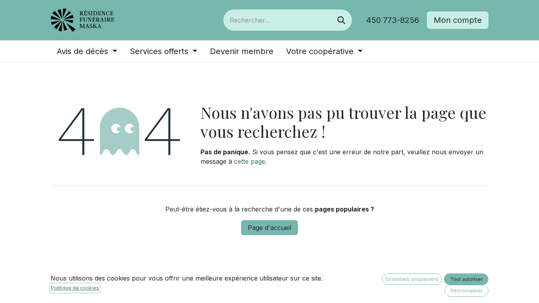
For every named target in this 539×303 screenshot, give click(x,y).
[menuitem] (87, 51)
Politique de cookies (75, 288)
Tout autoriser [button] (466, 279)
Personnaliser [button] (467, 291)
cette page (249, 161)
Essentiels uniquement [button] (412, 279)
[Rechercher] (341, 20)
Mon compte (458, 20)
